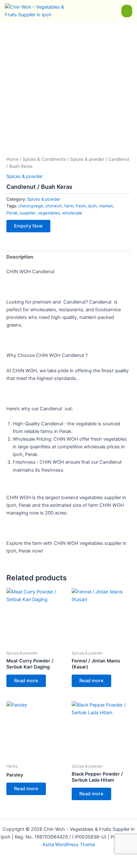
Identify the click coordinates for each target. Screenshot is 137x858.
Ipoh (92, 205)
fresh (81, 205)
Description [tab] (19, 257)
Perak (12, 212)
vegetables (49, 212)
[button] (126, 11)
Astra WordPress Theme (68, 844)
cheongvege (30, 205)
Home (12, 159)
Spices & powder (87, 159)
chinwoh (53, 205)
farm (68, 205)
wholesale (72, 212)
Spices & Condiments (44, 159)
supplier (28, 212)
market (106, 205)
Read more (26, 681)
